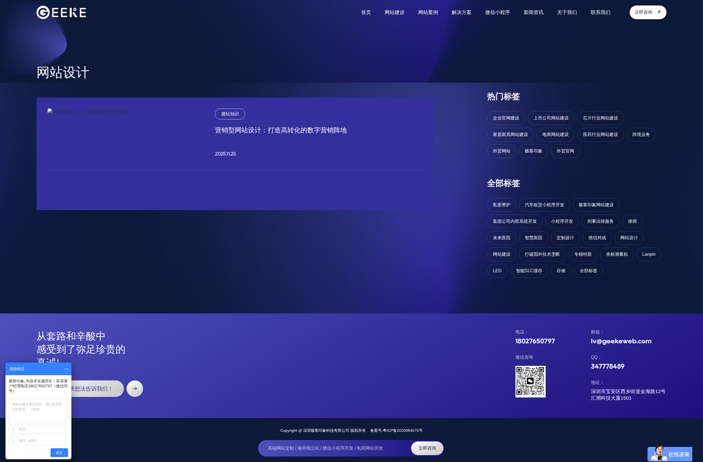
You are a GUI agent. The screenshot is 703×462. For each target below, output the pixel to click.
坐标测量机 (617, 254)
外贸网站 (501, 151)
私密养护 (501, 204)
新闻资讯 (533, 12)
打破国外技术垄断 (542, 254)
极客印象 (533, 151)
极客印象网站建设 (596, 204)
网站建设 (394, 12)
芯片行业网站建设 (600, 118)
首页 (366, 12)
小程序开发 (562, 221)
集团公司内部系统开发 (515, 221)
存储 (561, 270)
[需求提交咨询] (135, 388)
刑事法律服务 (600, 221)
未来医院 (501, 237)
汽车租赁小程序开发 (544, 204)
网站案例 (428, 12)
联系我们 (600, 12)
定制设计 (565, 237)
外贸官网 (565, 151)
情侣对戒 (597, 237)
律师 (632, 221)
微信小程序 (497, 12)
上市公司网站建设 (551, 118)
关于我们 (567, 12)
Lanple (649, 254)
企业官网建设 (506, 118)
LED (497, 270)
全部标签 (588, 270)
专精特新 (583, 254)
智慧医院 (533, 237)
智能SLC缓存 (529, 270)
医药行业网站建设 (600, 134)
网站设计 (629, 237)
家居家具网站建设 (510, 134)
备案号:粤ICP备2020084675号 (396, 430)
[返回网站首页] (61, 12)
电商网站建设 (555, 134)
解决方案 (462, 12)
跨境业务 (641, 134)
